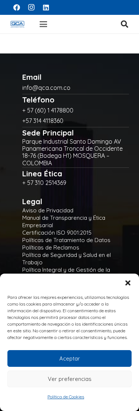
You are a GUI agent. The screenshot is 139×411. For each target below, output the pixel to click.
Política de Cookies (65, 396)
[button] (128, 283)
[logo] (17, 24)
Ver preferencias (70, 378)
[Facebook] (16, 7)
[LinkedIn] (46, 7)
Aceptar (69, 358)
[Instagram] (31, 7)
